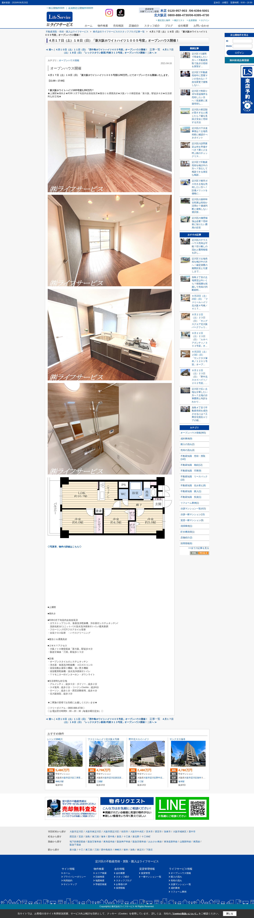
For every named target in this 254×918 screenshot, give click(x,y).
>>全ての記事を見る (198, 548)
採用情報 (120, 888)
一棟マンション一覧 (151, 876)
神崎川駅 (59, 781)
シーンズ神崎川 (55, 739)
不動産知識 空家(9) (191, 470)
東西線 (196, 841)
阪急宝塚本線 (94, 841)
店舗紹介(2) (186, 537)
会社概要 (183, 25)
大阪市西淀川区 (111, 831)
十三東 (127, 836)
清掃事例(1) (186, 526)
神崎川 (118, 849)
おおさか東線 (155, 841)
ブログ (169, 25)
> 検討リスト (178, 20)
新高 (119, 836)
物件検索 (103, 25)
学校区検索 (101, 884)
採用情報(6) (186, 543)
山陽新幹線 (185, 841)
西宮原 (118, 777)
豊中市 (192, 831)
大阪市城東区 (179, 831)
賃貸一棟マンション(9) (192, 520)
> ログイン (204, 20)
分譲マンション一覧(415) (193, 508)
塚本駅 (181, 781)
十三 (81, 849)
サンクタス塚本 (177, 739)
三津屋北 (78, 777)
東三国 (95, 836)
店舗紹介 (134, 25)
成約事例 (175, 888)
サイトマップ (70, 884)
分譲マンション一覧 (181, 884)
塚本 (199, 777)
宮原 (81, 836)
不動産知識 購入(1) (191, 491)
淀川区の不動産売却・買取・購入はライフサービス (127, 861)
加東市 (167, 831)
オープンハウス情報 (69, 60)
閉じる (229, 913)
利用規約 (67, 880)
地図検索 (99, 880)
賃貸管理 (145, 873)
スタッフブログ (124, 880)
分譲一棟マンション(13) (193, 514)
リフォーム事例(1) (190, 503)
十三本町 (146, 836)
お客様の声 (121, 884)
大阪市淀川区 (68, 777)
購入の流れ (176, 876)
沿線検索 (99, 876)
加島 (87, 836)
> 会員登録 (192, 20)
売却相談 (118, 25)
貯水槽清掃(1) (187, 532)
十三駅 (140, 781)
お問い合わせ (201, 25)
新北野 (136, 836)
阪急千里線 (75, 844)
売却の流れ (176, 880)
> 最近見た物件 (163, 20)
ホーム (88, 25)
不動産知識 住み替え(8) (193, 485)
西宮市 (158, 831)
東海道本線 (109, 841)
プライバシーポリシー (74, 876)
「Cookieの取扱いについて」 (185, 913)
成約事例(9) (186, 438)
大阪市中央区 (137, 831)
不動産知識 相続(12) (191, 465)
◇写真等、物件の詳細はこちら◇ (64, 546)
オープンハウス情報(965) (193, 432)
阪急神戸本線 (123, 841)
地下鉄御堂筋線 (77, 841)
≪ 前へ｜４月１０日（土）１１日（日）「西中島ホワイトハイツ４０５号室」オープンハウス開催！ (97, 49)
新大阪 (73, 849)
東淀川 (140, 849)
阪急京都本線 (139, 841)
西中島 (111, 836)
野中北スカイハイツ (139, 739)
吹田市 (124, 831)
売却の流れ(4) (187, 450)
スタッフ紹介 (152, 25)
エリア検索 (101, 873)
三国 (96, 849)
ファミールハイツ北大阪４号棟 (103, 739)
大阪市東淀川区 (93, 831)
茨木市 (149, 831)
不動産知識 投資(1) (191, 497)
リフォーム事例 (178, 891)
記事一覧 (155, 49)
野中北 (159, 777)
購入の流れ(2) (187, 444)
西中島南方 (106, 849)
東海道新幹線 (170, 841)
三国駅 (99, 781)
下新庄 (149, 849)
